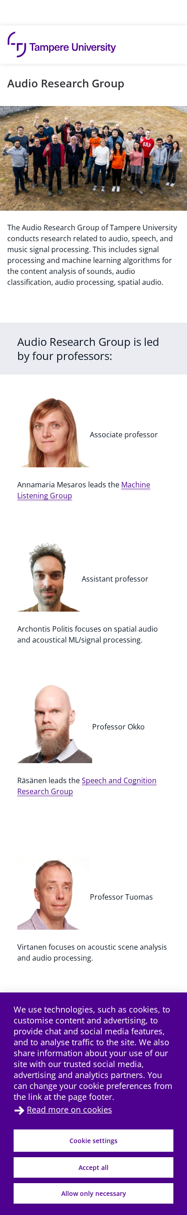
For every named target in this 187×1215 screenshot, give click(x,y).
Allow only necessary (93, 1193)
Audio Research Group (65, 83)
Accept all (93, 1167)
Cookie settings (93, 1140)
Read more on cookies (69, 1109)
